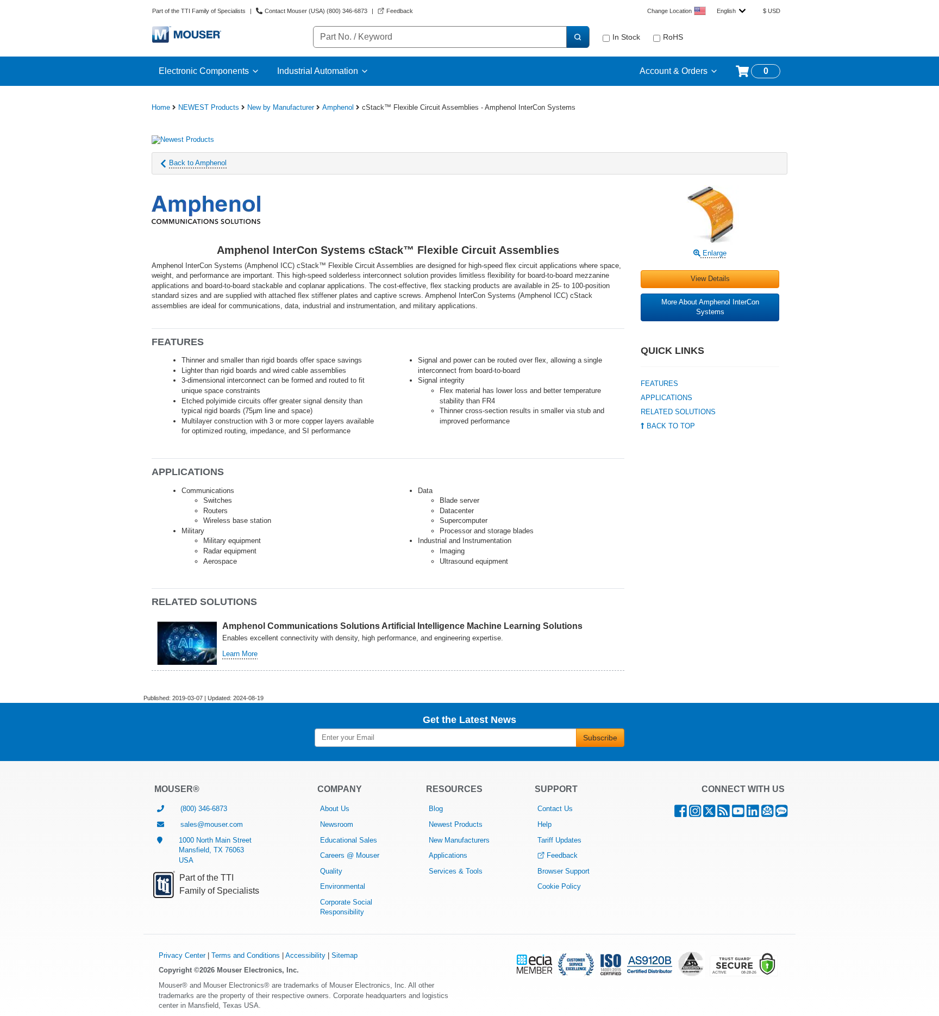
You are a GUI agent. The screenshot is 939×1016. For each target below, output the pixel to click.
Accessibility (305, 955)
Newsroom (336, 824)
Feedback (562, 855)
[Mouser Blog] (781, 813)
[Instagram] (695, 813)
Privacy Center (182, 955)
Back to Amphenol (198, 163)
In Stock (626, 37)
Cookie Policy (559, 886)
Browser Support (563, 871)
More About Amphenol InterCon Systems (710, 307)
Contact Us (555, 809)
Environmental (342, 886)
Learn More (240, 654)
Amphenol (338, 107)
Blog (436, 809)
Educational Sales (348, 840)
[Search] (577, 37)
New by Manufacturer (280, 107)
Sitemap (344, 955)
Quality (331, 871)
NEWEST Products (208, 107)
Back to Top (669, 426)
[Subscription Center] (767, 813)
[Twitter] (709, 813)
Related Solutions (678, 412)
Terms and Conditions (245, 955)
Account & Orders (674, 71)
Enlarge (713, 253)
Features (659, 383)
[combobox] (731, 11)
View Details (710, 279)
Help (544, 824)
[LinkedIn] (753, 813)
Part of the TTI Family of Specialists (199, 11)
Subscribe (600, 737)
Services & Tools (456, 871)
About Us (334, 809)
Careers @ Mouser (349, 855)
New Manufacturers (459, 840)
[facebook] (680, 813)
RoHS (673, 37)
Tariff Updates (559, 840)
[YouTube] (738, 813)
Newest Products (456, 824)
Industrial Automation (317, 71)
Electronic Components (204, 71)
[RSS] (723, 813)
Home (161, 107)
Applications (666, 398)
